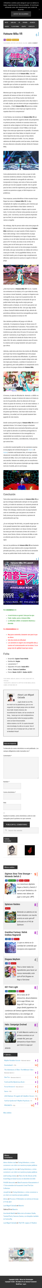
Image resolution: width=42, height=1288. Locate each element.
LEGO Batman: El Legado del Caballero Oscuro (19, 1096)
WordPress (19, 1284)
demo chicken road (9, 1162)
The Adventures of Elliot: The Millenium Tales (18, 1070)
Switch (21, 880)
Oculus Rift (15, 39)
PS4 (6, 939)
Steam (30, 450)
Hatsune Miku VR (12, 685)
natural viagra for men (10, 1169)
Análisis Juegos (15, 678)
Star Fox (7, 1077)
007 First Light (11, 987)
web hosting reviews (10, 1176)
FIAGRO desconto (9, 1183)
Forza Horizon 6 (9, 1087)
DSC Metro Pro (20, 1282)
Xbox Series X (12, 880)
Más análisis (7, 1113)
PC (4, 39)
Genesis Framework (31, 1282)
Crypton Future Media (24, 683)
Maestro (21, 1206)
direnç (5, 1199)
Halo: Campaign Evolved (16, 1024)
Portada (6, 681)
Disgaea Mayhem (12, 959)
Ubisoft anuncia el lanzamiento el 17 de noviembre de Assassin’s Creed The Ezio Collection (21, 1185)
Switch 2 (27, 880)
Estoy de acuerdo (21, 14)
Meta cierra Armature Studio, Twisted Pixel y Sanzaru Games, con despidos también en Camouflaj (21, 1216)
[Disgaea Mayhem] (11, 972)
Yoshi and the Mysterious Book (14, 1082)
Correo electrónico (9, 792)
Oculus (5, 452)
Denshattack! (8, 1065)
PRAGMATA (8, 1105)
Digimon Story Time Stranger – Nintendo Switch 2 (18, 875)
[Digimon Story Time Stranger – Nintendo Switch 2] (11, 890)
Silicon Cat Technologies (26, 1279)
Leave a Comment (33, 43)
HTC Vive (9, 39)
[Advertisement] (22, 1133)
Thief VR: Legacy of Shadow (27, 1223)
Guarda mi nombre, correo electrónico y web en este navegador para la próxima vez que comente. (19, 817)
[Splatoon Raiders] (11, 917)
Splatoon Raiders (12, 904)
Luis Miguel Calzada (9, 1206)
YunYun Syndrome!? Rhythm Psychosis (16, 1101)
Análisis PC (14, 683)
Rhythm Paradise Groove (12, 1060)
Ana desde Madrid (9, 1213)
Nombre (6, 782)
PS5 (6, 880)
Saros (6, 1091)
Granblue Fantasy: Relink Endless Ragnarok (16, 933)
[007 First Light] (11, 1000)
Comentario (7, 756)
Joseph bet (7, 1192)
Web (4, 803)
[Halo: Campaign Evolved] (11, 1038)
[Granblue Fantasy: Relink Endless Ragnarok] (11, 948)
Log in (24, 1284)
